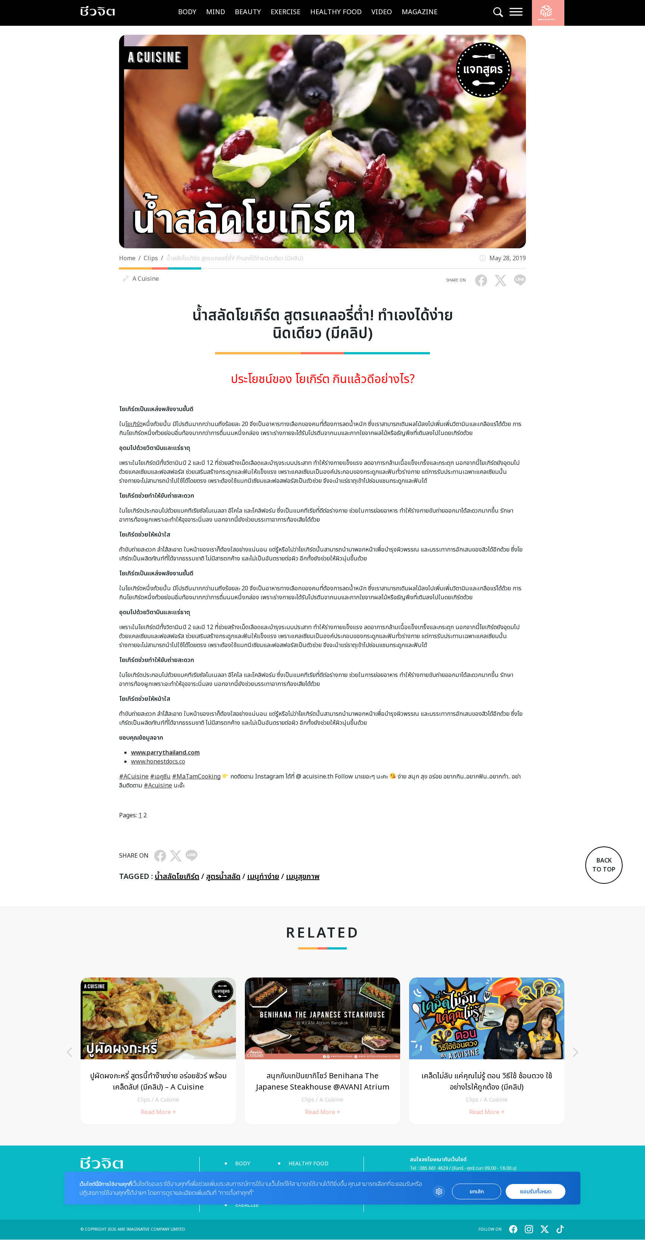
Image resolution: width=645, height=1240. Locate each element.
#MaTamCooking (196, 776)
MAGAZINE (419, 12)
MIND (215, 12)
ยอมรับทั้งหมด (535, 1192)
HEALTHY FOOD (336, 12)
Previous (69, 1052)
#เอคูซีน (160, 776)
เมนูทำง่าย (263, 876)
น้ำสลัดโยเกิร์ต (177, 876)
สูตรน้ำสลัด (223, 876)
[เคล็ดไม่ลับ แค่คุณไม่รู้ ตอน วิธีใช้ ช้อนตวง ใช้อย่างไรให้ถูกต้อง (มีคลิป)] (486, 1051)
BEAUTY (248, 12)
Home (127, 258)
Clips (151, 258)
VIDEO (381, 12)
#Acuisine (158, 785)
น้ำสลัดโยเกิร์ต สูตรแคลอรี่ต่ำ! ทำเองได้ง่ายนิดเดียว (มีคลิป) (234, 258)
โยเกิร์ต (134, 424)
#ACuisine (134, 776)
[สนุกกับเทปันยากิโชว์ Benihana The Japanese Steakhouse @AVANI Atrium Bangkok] (322, 1051)
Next (575, 1052)
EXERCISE (285, 12)
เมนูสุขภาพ (303, 876)
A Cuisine (146, 278)
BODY (187, 12)
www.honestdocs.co (158, 761)
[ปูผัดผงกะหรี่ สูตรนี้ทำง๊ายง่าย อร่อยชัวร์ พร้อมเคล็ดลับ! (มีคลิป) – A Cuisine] (158, 1051)
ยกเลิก (477, 1192)
